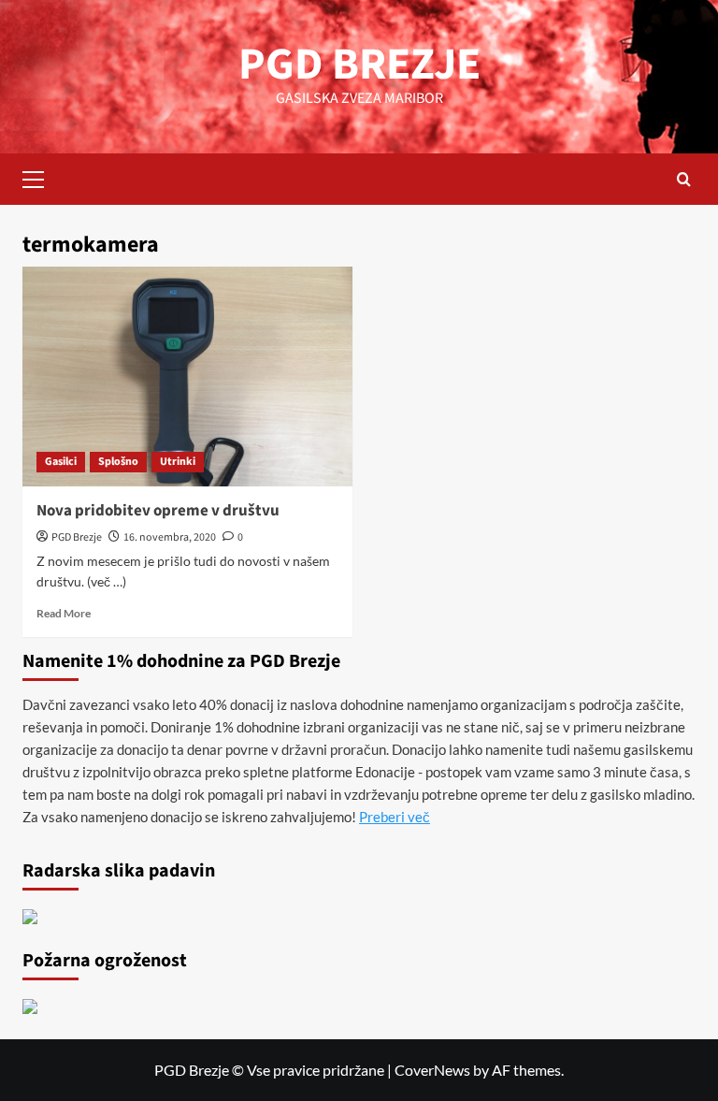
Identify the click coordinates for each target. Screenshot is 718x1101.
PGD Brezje (76, 537)
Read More (63, 613)
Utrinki (177, 462)
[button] (41, 176)
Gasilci (61, 462)
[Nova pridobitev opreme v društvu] (187, 376)
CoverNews (432, 1070)
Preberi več (394, 816)
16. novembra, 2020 (169, 537)
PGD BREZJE (359, 64)
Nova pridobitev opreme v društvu (158, 511)
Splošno (118, 462)
